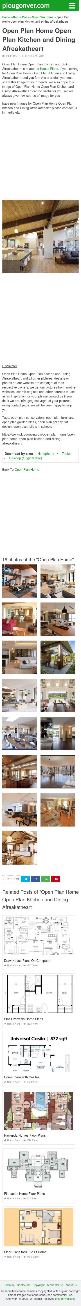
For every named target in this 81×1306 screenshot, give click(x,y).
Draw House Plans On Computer (27, 960)
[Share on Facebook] (35, 879)
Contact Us (23, 1285)
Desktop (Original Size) (25, 458)
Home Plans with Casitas (21, 1077)
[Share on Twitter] (25, 879)
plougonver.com (26, 5)
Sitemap (9, 1285)
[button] (72, 5)
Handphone (46, 453)
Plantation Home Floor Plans (24, 1193)
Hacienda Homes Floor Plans (25, 1135)
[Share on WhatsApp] (45, 879)
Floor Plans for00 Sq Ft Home (25, 1252)
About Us (71, 1285)
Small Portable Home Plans (23, 1019)
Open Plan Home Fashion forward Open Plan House (35, 822)
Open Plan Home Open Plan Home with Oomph (32, 670)
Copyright (39, 1285)
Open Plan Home (27, 469)
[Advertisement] (40, 158)
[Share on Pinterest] (55, 879)
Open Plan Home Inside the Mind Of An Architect (33, 594)
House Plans (9, 56)
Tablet (66, 453)
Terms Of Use (55, 1285)
